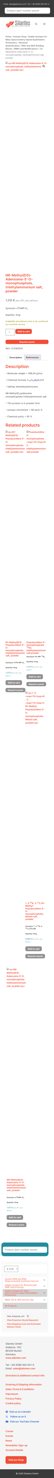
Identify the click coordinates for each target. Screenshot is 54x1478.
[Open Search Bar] (36, 24)
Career (9, 1431)
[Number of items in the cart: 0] (27, 1316)
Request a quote (27, 342)
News (9, 1440)
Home (8, 36)
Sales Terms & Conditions (20, 1389)
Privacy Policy (13, 1398)
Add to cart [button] (14, 682)
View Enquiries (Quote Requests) (22, 1320)
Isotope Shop (19, 36)
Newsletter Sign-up (16, 1445)
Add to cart (24, 331)
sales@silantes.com (24, 1368)
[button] (43, 66)
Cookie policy (13, 1403)
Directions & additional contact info (25, 1375)
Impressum (12, 1394)
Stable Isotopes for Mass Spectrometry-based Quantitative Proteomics (26, 39)
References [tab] (32, 357)
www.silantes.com (16, 1357)
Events (9, 1436)
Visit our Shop (16, 1460)
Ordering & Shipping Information (24, 1384)
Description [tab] (15, 357)
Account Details (14, 1450)
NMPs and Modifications (26, 49)
